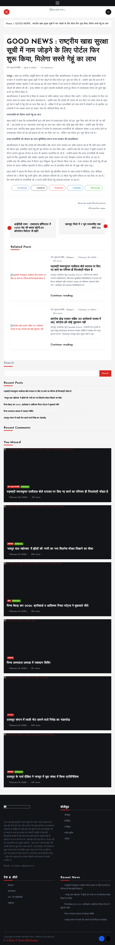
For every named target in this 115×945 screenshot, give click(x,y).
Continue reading (62, 295)
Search (9, 362)
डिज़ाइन (11, 885)
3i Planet (11, 940)
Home (9, 24)
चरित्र (67, 839)
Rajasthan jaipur (98, 208)
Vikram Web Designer (28, 940)
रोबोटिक (11, 903)
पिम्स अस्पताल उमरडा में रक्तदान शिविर (18, 411)
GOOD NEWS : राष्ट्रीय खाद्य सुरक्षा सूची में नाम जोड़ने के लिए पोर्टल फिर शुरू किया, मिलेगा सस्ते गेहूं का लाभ (61, 24)
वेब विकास (11, 891)
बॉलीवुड (67, 815)
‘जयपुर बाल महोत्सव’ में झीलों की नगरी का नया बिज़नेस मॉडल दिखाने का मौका (33, 398)
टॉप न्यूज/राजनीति (14, 68)
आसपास (10, 544)
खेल (9, 601)
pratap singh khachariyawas (92, 203)
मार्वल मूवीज (69, 833)
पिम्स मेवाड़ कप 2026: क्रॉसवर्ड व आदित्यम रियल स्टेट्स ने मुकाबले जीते (31, 405)
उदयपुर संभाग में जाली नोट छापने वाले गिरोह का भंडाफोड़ (25, 418)
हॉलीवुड (67, 821)
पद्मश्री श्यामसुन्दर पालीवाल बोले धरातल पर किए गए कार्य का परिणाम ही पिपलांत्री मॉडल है (37, 391)
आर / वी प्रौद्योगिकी (15, 897)
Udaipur (70, 257)
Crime (10, 715)
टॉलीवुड (68, 827)
